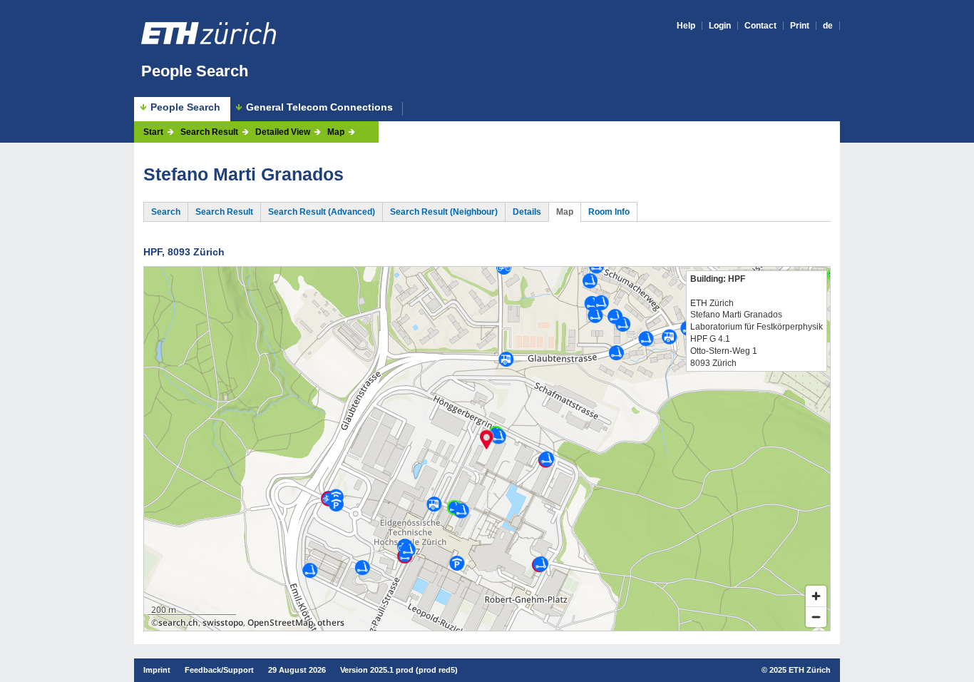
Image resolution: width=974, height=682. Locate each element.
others (330, 622)
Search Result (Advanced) (321, 212)
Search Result (209, 132)
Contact (760, 25)
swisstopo (223, 622)
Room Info (609, 212)
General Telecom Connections (319, 107)
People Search (194, 71)
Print (799, 25)
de (828, 25)
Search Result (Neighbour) (444, 212)
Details (527, 212)
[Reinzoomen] (816, 596)
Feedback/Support (219, 670)
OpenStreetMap (280, 622)
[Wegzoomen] (816, 616)
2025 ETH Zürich (800, 670)
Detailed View (282, 132)
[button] (486, 439)
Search (165, 212)
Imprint (156, 670)
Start (153, 132)
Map (335, 132)
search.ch (178, 622)
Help (686, 25)
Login (720, 25)
